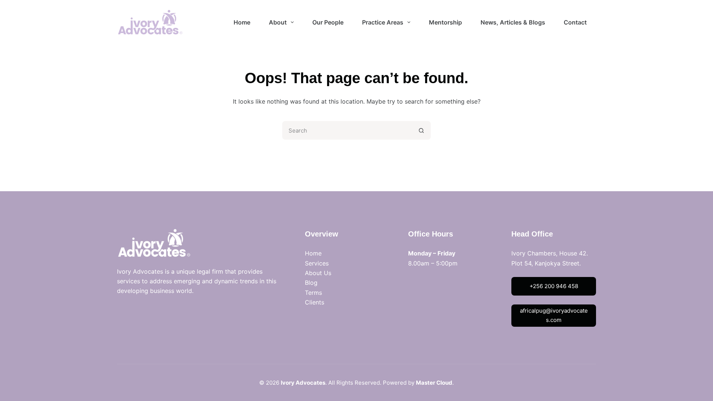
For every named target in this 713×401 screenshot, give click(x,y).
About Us (318, 273)
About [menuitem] (278, 22)
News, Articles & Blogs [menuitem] (513, 22)
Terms (313, 292)
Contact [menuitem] (575, 22)
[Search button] (421, 130)
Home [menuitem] (242, 22)
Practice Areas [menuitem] (382, 22)
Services (317, 263)
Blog (311, 282)
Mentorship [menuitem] (445, 22)
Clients (314, 302)
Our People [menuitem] (328, 22)
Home (313, 253)
